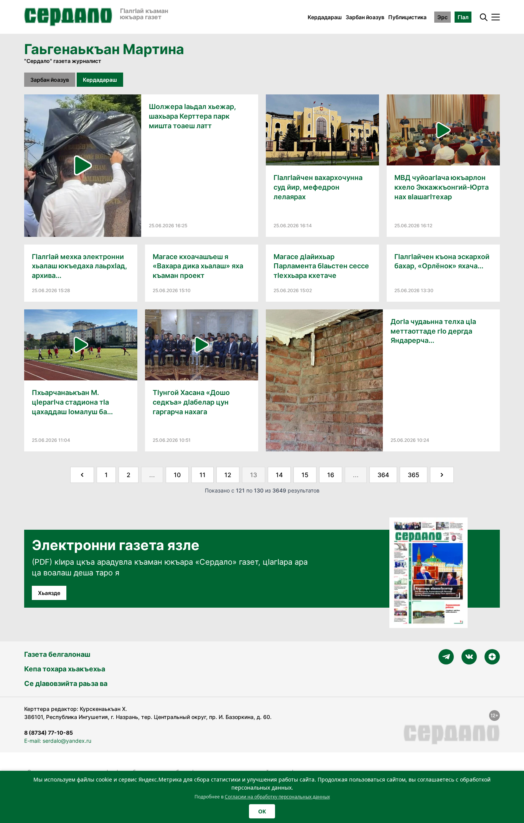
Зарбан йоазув (365, 17)
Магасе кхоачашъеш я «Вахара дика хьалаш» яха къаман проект (198, 266)
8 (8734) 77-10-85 (48, 732)
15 (305, 475)
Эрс (442, 17)
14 (279, 475)
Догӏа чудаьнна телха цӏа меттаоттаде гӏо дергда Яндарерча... (433, 331)
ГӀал (463, 17)
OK (262, 811)
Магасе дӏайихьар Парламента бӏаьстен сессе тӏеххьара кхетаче (321, 266)
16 (330, 475)
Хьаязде (49, 593)
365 (413, 475)
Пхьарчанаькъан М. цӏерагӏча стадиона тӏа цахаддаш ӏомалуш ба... (72, 402)
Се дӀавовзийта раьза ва (65, 683)
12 (227, 475)
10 (177, 475)
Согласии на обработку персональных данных (277, 796)
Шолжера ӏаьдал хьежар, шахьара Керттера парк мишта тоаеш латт (192, 116)
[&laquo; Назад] (82, 475)
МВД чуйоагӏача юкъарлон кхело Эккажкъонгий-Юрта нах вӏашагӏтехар (441, 187)
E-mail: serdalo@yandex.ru (57, 740)
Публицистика (407, 17)
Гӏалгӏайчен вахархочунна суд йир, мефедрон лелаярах (318, 187)
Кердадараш (325, 17)
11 (202, 475)
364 (383, 475)
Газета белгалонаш (57, 654)
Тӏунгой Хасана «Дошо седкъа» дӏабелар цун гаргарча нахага (191, 402)
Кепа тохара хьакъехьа (64, 669)
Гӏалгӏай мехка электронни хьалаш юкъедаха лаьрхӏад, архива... (79, 266)
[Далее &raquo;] (442, 475)
